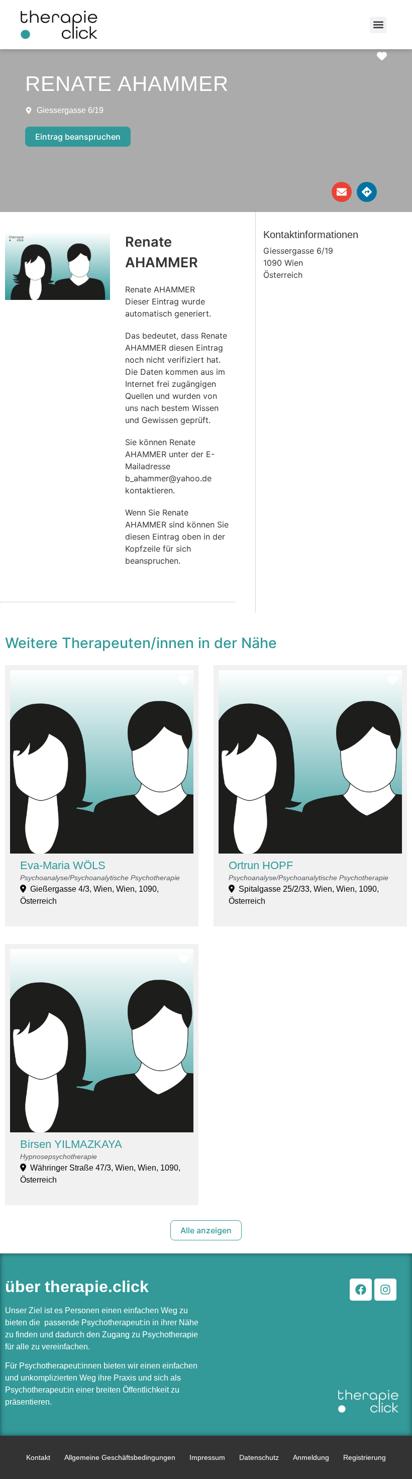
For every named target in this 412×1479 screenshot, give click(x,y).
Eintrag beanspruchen (78, 137)
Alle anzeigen (206, 1230)
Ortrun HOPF (261, 865)
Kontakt (38, 1457)
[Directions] (367, 192)
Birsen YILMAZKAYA (71, 1144)
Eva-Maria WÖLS (63, 865)
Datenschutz (259, 1457)
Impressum (207, 1457)
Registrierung (364, 1457)
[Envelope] (342, 192)
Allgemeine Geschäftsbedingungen (119, 1457)
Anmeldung (311, 1457)
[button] (378, 25)
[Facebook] (361, 1290)
